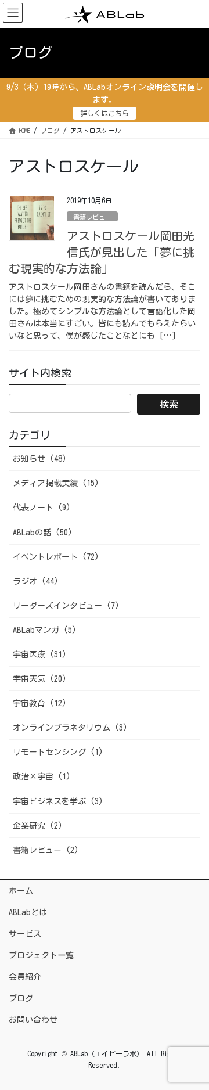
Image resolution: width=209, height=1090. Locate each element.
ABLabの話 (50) (43, 532)
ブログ (21, 998)
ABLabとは (28, 912)
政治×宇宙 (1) (42, 776)
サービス (25, 934)
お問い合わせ (33, 1020)
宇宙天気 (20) (40, 679)
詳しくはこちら (104, 113)
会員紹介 (25, 977)
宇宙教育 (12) (40, 703)
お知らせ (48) (40, 459)
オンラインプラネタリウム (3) (70, 728)
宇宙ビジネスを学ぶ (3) (58, 801)
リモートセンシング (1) (58, 752)
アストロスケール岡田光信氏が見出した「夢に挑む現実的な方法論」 (101, 252)
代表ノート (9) (42, 507)
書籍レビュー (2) (46, 850)
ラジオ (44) (36, 581)
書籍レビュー (92, 217)
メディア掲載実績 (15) (56, 483)
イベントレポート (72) (56, 557)
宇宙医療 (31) (40, 654)
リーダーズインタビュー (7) (66, 606)
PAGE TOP (190, 1047)
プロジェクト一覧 (41, 955)
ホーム (21, 891)
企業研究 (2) (38, 826)
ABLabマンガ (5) (45, 630)
